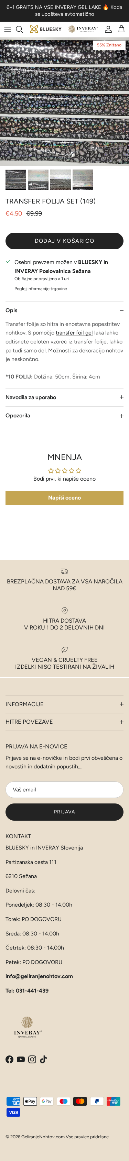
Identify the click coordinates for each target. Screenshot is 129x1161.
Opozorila (18, 415)
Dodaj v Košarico (64, 241)
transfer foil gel (74, 332)
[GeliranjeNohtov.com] (64, 29)
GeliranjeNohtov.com (43, 1136)
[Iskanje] (22, 29)
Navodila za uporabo (31, 397)
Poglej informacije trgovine (40, 288)
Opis (11, 310)
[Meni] (7, 29)
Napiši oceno (64, 497)
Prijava (64, 812)
